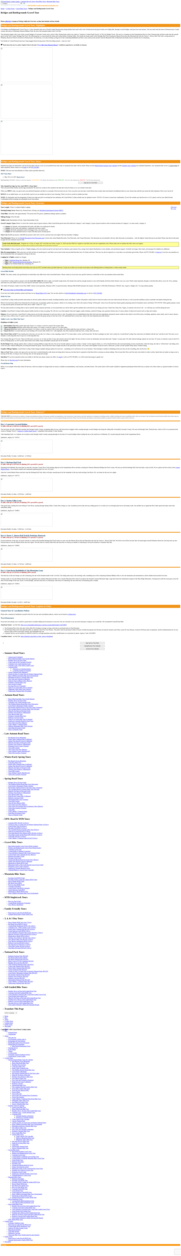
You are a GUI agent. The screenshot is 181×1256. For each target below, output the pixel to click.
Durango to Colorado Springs (24, 1117)
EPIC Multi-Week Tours (15, 1219)
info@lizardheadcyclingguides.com (75, 293)
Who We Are (12, 1037)
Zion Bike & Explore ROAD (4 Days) (19, 948)
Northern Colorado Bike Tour (17, 682)
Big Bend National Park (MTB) (17, 958)
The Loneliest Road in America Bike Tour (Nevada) (23, 709)
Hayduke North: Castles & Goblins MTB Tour (26, 1182)
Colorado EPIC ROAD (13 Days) (18, 823)
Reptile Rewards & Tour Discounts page (32, 238)
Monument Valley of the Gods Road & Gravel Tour (27, 1168)
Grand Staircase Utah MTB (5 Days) (19, 931)
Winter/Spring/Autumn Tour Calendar (105, 165)
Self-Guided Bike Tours (15, 1204)
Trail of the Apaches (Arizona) (17, 753)
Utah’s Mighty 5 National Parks (17, 724)
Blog (6, 1018)
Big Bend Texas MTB (15, 883)
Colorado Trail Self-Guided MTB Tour (19, 993)
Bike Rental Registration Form (21, 1046)
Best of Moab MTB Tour (19, 1184)
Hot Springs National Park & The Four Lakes (25, 1073)
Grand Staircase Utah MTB (16, 890)
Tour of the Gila (17, 1094)
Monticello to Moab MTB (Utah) (18, 863)
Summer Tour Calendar (129, 165)
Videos (10, 1051)
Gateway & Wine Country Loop (18, 1228)
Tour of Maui (16, 1092)
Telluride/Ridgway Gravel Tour (21, 1175)
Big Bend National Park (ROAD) (18, 959)
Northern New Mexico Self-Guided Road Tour (22, 999)
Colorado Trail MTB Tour (20, 1189)
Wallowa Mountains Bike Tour (25, 1138)
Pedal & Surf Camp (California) (21, 1082)
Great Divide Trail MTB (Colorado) (19, 888)
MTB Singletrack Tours (15, 1199)
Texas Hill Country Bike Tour (21, 1088)
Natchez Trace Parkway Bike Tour (22, 1077)
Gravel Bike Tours (21, 8)
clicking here (72, 614)
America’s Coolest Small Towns (26, 431)
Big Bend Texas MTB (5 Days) (17, 924)
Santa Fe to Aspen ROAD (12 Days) (19, 831)
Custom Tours (9, 1023)
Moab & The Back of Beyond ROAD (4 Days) (22, 934)
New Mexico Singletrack (15, 905)
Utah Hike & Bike (13, 1231)
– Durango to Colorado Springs (21, 669)
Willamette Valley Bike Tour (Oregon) (19, 689)
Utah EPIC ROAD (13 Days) (17, 836)
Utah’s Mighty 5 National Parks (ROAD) (20, 981)
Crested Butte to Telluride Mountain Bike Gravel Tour (28, 1158)
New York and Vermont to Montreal (19, 679)
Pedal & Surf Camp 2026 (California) (19, 796)
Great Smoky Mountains (19, 1071)
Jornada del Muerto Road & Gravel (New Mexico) (23, 860)
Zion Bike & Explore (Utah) (16, 728)
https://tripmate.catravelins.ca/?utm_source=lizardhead (37, 636)
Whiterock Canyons (14, 1233)
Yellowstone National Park (20, 1146)
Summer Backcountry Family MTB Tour (20, 914)
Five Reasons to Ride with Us (17, 1039)
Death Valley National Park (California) (20, 739)
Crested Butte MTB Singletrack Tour (23, 1201)
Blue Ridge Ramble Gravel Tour (21, 1151)
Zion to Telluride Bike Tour (20, 1104)
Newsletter (8, 1026)
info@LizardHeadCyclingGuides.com (47, 5)
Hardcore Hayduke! (18, 1162)
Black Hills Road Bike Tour (20, 1063)
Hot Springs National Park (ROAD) (19, 975)
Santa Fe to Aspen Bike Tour (20, 1143)
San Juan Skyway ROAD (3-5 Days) (19, 944)
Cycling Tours (10, 8)
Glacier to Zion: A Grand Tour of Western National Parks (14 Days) (28, 824)
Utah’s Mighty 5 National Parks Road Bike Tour (26, 1099)
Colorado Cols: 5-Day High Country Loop (21, 665)
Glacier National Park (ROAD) (17, 969)
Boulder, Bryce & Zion (19, 1065)
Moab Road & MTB (14, 1230)
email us (158, 252)
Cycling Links (12, 1053)
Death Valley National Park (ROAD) (19, 968)
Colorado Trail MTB (14, 886)
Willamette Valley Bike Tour (20, 1100)
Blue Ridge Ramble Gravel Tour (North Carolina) (23, 846)
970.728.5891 (32, 5)
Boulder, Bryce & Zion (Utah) (17, 660)
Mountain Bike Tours (14, 1177)
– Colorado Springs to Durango (21, 670)
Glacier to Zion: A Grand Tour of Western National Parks (25, 674)
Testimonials (12, 1034)
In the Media (12, 1049)
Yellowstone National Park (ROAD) (19, 983)
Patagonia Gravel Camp (19, 1172)
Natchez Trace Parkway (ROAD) (18, 976)
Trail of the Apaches (18, 1097)
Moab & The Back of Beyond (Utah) (19, 711)
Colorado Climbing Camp (16, 1223)
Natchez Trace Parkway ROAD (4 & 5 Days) (22, 938)
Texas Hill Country (14, 748)
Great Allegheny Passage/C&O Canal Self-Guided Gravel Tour (27, 994)
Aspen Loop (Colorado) (15, 657)
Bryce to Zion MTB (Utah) (16, 885)
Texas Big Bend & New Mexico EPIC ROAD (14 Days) (25, 833)
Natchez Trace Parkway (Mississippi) (19, 712)
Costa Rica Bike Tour (14, 762)
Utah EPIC (11, 810)
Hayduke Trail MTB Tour (20, 1180)
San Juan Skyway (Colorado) (17, 686)
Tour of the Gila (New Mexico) (17, 723)
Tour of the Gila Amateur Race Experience (25, 1095)
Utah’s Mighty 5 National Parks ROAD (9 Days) (23, 838)
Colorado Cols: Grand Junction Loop (19, 664)
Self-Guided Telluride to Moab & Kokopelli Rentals (23, 1005)
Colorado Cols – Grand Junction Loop (23, 1112)
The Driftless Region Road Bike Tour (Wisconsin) (23, 704)
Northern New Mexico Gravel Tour (22, 1170)
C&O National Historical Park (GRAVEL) (21, 964)
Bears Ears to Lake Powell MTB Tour (19, 913)
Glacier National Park (18, 1121)
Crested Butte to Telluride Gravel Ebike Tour (25, 1156)
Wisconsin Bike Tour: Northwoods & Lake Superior (23, 1235)
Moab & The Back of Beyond (21, 1075)
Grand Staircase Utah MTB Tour (22, 1192)
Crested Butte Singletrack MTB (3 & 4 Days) (21, 926)
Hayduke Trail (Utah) (14, 858)
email (24, 167)
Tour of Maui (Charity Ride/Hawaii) (19, 751)
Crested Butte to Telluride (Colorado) (19, 851)
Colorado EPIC (13, 667)
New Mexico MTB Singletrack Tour (23, 1202)
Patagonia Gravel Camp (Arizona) (18, 746)
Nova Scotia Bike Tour (19, 1133)
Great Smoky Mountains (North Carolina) (20, 706)
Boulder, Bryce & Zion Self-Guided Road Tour (22, 991)
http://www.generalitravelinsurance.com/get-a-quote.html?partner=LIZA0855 (44, 625)
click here (8, 21)
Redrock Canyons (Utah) (15, 717)
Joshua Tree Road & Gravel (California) (20, 741)
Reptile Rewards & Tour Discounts (18, 1043)
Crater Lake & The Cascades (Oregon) (19, 662)
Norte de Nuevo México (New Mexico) (20, 681)
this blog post (14, 360)
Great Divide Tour (17, 1160)
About (6, 1019)
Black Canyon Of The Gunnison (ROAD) (21, 961)
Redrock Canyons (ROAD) (16, 978)
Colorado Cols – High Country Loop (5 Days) (22, 927)
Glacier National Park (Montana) (18, 672)
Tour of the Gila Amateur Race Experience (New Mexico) (25, 806)
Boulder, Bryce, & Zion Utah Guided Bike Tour (26, 1111)
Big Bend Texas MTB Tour (20, 1185)
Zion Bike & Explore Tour (20, 1102)
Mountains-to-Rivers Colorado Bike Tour (20, 677)
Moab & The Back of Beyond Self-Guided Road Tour (24, 998)
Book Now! (20, 177)
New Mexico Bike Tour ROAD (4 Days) (20, 939)
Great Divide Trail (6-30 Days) (17, 826)
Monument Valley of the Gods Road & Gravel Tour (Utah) (25, 865)
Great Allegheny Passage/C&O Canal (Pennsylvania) (24, 853)
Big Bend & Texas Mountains (17, 737)
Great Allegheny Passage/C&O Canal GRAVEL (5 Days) (25, 932)
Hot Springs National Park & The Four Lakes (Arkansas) (25, 707)
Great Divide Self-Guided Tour (17, 996)
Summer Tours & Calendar (16, 1105)
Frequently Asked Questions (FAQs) (19, 1054)
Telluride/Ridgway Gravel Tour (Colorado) (21, 870)
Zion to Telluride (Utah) (15, 729)
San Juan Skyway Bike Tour (20, 1141)
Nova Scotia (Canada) (14, 684)
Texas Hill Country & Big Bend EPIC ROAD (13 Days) (25, 835)
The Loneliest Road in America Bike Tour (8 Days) (23, 829)
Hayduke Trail (16, 1163)
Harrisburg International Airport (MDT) (51, 210)
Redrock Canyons (17, 1083)
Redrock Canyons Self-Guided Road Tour (20, 1001)
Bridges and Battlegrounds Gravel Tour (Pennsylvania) (24, 848)
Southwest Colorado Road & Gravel (19, 868)
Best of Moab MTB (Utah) (16, 881)
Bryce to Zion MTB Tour (19, 1187)
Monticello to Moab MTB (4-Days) (18, 936)
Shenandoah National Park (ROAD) (19, 980)
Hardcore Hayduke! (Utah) (16, 856)
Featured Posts (12, 1032)
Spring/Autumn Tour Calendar (92, 646)
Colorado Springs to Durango (24, 1116)
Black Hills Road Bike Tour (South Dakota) (21, 659)
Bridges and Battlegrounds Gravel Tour (24, 1153)
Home (2, 8)
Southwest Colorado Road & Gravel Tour (20, 721)
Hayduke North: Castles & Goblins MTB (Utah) (22, 879)
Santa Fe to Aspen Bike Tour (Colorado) (20, 687)
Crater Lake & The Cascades (20, 1119)
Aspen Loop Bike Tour (19, 1107)
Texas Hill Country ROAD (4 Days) (19, 946)
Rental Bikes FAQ (41, 293)
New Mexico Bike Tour (15, 714)
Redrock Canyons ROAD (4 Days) (18, 943)
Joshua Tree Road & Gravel (20, 1167)
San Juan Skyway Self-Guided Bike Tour (20, 1003)
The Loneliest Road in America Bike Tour (24, 1087)
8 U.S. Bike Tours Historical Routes (48, 45)
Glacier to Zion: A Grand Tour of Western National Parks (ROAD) (28, 971)
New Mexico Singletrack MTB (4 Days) (20, 941)
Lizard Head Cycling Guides (16, 1056)
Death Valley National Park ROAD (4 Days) (21, 929)
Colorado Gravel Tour (14, 849)
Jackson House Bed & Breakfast (22, 262)
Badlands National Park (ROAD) (18, 956)
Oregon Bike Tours (18, 1134)
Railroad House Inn (16, 260)
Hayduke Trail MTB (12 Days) (17, 828)
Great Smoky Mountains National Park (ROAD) (22, 973)
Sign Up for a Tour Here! (90, 182)
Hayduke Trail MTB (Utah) (16, 878)
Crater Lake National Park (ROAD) (19, 966)
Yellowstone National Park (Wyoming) (19, 691)
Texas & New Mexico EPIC (16, 803)
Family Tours (8, 1024)
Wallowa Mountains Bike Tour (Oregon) (20, 726)
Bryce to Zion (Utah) (14, 901)
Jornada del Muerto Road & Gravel (22, 1165)
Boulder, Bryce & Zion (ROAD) (18, 963)
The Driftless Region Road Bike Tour (23, 1070)
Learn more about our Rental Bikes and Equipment (18, 290)
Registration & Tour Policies (16, 1041)
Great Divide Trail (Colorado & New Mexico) (22, 854)
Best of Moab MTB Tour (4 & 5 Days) (19, 922)
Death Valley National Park (20, 1068)
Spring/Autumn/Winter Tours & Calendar (20, 1060)
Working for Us (13, 1048)
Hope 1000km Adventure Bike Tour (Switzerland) (23, 676)
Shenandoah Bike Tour (19, 1085)
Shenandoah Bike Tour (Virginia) (18, 799)
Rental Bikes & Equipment (16, 1044)
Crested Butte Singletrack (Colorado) (19, 903)
